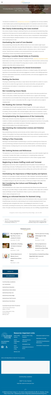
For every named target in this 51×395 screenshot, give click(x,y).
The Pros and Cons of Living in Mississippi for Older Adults (42, 236)
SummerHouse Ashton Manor (9, 290)
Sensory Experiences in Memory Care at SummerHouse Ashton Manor (16, 257)
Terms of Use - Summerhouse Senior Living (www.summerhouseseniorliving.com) (26, 393)
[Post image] (5, 235)
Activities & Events (27, 347)
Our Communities (6, 284)
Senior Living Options (17, 336)
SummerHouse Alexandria (8, 287)
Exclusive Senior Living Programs (27, 336)
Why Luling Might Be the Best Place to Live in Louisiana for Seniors (16, 236)
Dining (26, 344)
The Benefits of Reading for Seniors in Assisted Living (16, 246)
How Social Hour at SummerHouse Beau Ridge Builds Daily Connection (38, 255)
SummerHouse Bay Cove (8, 292)
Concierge (41, 338)
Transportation (42, 345)
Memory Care (17, 351)
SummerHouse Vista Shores (8, 301)
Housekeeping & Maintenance (42, 341)
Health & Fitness (42, 335)
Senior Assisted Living (16, 347)
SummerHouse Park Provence (9, 298)
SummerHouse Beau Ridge (28, 212)
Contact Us (3, 342)
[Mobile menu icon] (2, 2)
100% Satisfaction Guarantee (26, 340)
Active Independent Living (17, 341)
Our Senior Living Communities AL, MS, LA (29, 392)
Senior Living (18, 212)
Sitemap (42, 392)
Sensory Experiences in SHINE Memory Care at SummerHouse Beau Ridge (41, 246)
